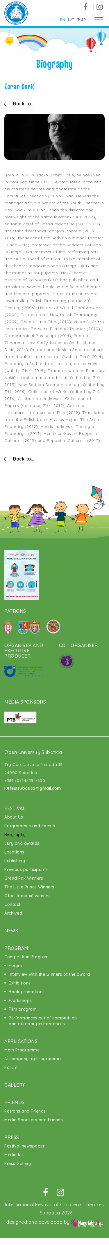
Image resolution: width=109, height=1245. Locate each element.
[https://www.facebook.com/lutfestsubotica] (88, 7)
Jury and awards (22, 843)
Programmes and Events (29, 825)
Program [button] (16, 948)
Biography (15, 834)
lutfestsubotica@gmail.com (32, 788)
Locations (14, 852)
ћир (81, 19)
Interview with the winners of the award (49, 974)
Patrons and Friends (25, 1111)
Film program (23, 1009)
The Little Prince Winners (29, 887)
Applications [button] (20, 1041)
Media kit (13, 1154)
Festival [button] (15, 808)
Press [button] (11, 1137)
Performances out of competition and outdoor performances (43, 1020)
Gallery (14, 1085)
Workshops (20, 1000)
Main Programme (22, 1050)
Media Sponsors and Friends (33, 1119)
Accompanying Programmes (33, 1058)
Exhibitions (20, 983)
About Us (13, 817)
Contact (12, 904)
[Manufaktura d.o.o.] (87, 1222)
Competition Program (26, 956)
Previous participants (26, 869)
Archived (13, 913)
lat (71, 19)
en (62, 19)
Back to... (23, 104)
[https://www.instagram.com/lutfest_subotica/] (99, 7)
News (11, 931)
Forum (15, 965)
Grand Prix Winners (23, 878)
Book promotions (27, 991)
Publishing (14, 860)
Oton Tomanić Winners (27, 895)
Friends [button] (14, 1102)
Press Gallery (17, 1163)
